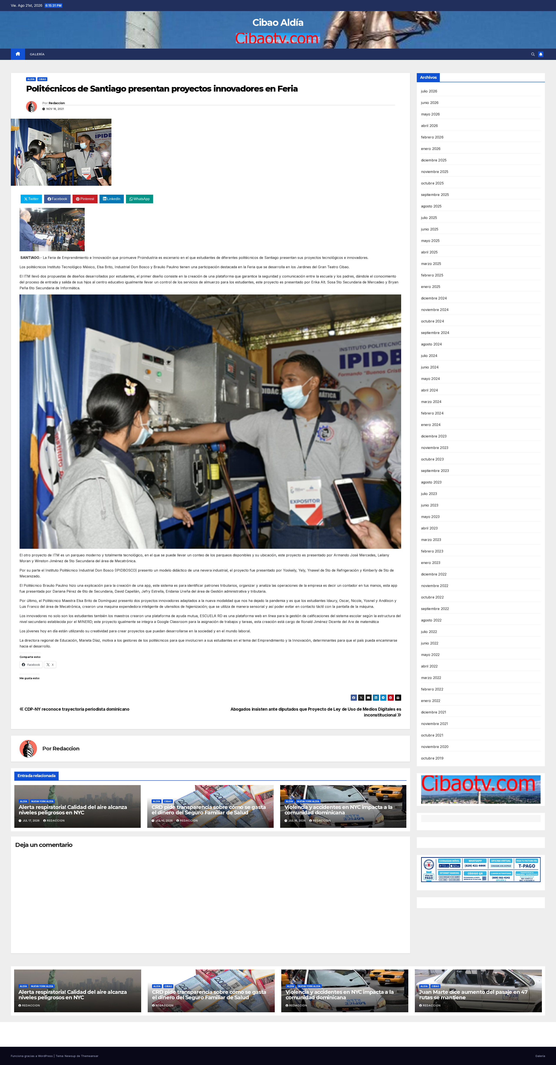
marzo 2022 (431, 677)
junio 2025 (430, 229)
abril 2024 (429, 390)
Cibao (42, 79)
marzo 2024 (431, 401)
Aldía (31, 79)
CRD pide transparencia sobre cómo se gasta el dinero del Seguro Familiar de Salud (209, 810)
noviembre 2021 (434, 724)
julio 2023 (429, 493)
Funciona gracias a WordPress (32, 1056)
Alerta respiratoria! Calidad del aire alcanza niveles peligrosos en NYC (73, 810)
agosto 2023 (431, 482)
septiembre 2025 (435, 194)
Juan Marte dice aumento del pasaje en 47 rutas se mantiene (473, 995)
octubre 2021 (432, 735)
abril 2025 (429, 252)
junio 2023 (430, 505)
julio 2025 (429, 217)
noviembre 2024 (435, 309)
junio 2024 (430, 367)
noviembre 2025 (434, 171)
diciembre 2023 (434, 436)
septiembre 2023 (435, 470)
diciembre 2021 (433, 712)
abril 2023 (429, 528)
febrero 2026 (432, 137)
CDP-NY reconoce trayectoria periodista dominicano (76, 709)
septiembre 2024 (435, 332)
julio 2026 (429, 91)
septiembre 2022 (435, 608)
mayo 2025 (430, 240)
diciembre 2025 (434, 160)
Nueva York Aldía (42, 801)
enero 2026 (431, 148)
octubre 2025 (432, 183)
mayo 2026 (430, 114)
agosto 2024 (431, 344)
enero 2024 (431, 424)
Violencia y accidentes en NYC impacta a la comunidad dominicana (339, 810)
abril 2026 (429, 125)
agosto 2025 (431, 206)
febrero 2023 (432, 551)
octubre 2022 (432, 597)
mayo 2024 (430, 378)
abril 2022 (429, 666)
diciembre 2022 (434, 574)
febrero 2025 (432, 275)
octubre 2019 (432, 758)
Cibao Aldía (277, 22)
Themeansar (89, 1056)
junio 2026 (430, 102)
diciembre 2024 (434, 298)
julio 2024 (429, 355)
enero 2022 (430, 700)
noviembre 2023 (434, 447)
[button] (533, 54)
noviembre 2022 (434, 585)
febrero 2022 (432, 689)
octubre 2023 (432, 459)
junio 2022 (430, 643)
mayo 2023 (430, 516)
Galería (37, 54)
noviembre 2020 (435, 747)
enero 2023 (430, 562)
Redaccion (57, 103)
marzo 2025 (431, 263)
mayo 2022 (430, 654)
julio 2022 (429, 631)
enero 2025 (430, 286)
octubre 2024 (432, 321)
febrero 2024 (432, 413)
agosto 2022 (431, 620)
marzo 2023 (431, 539)
